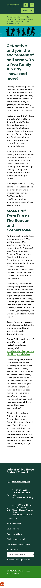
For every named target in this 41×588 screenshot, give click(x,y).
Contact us (12, 518)
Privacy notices (14, 523)
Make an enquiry (21, 481)
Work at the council (16, 539)
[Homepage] (13, 5)
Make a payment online (18, 544)
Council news (13, 528)
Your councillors (14, 534)
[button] (32, 5)
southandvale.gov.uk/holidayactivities (20, 353)
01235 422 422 (19, 490)
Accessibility (12, 549)
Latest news (21, 17)
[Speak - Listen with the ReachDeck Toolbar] (2, 584)
